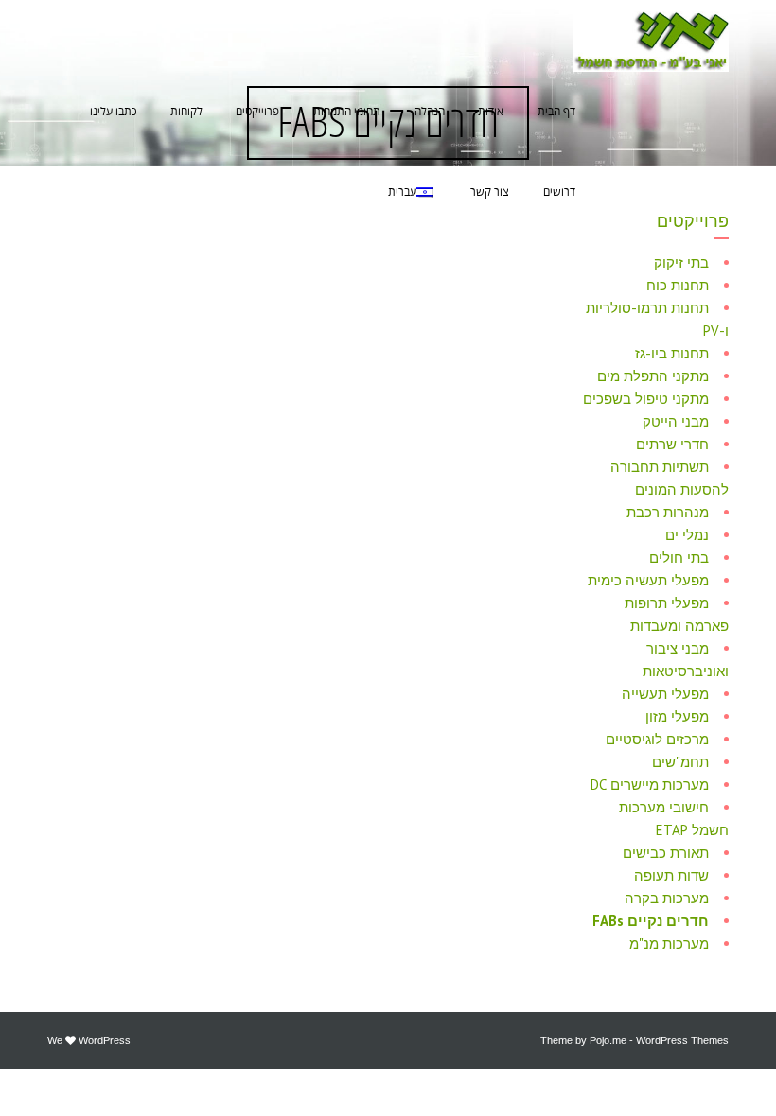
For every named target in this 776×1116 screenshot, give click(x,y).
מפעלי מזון (677, 716)
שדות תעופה (671, 875)
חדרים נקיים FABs (650, 921)
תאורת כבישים (666, 853)
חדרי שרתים (672, 444)
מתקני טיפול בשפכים (646, 399)
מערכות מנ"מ (669, 943)
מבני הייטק (676, 421)
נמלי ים (687, 535)
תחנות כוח (677, 285)
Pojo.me (608, 1040)
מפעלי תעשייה (665, 694)
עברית (402, 192)
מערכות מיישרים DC (650, 784)
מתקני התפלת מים (653, 376)
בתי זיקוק (681, 262)
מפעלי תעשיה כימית (648, 580)
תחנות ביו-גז (672, 353)
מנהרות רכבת (667, 512)
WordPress (105, 1040)
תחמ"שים (680, 762)
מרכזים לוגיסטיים (657, 739)
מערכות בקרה (667, 898)
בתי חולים (679, 558)
